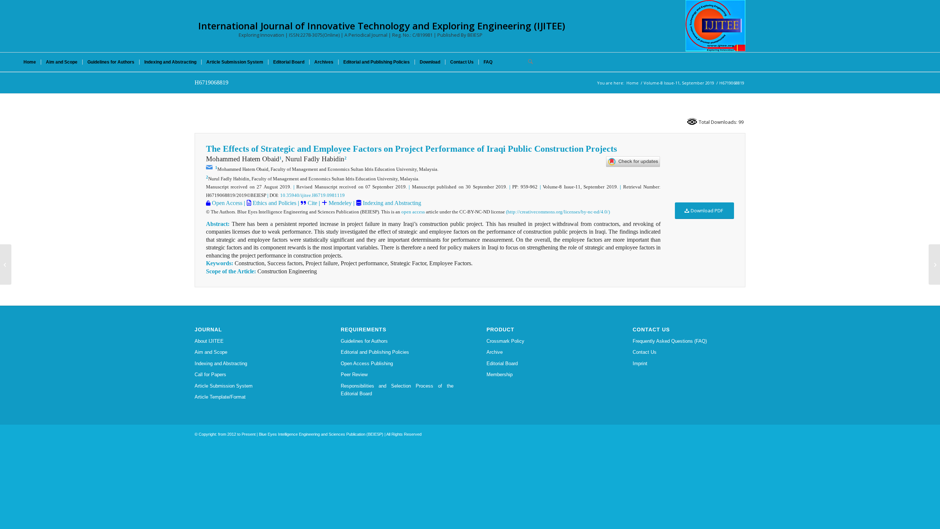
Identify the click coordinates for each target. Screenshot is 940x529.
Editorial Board (502, 363)
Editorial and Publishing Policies (375, 352)
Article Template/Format (220, 397)
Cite (312, 203)
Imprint (640, 363)
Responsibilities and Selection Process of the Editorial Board (397, 389)
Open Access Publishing (367, 363)
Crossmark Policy (505, 341)
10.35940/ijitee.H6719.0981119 (312, 195)
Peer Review (354, 374)
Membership (500, 374)
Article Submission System (224, 386)
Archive (495, 352)
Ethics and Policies (273, 203)
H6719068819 (211, 82)
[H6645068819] (5, 264)
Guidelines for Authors (364, 341)
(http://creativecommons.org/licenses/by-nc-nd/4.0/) (558, 212)
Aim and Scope (211, 352)
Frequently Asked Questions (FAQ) (670, 341)
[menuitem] (30, 62)
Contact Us (645, 352)
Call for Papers (210, 374)
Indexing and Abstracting (391, 203)
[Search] (528, 62)
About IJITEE (209, 341)
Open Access (226, 203)
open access (413, 212)
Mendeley (339, 203)
